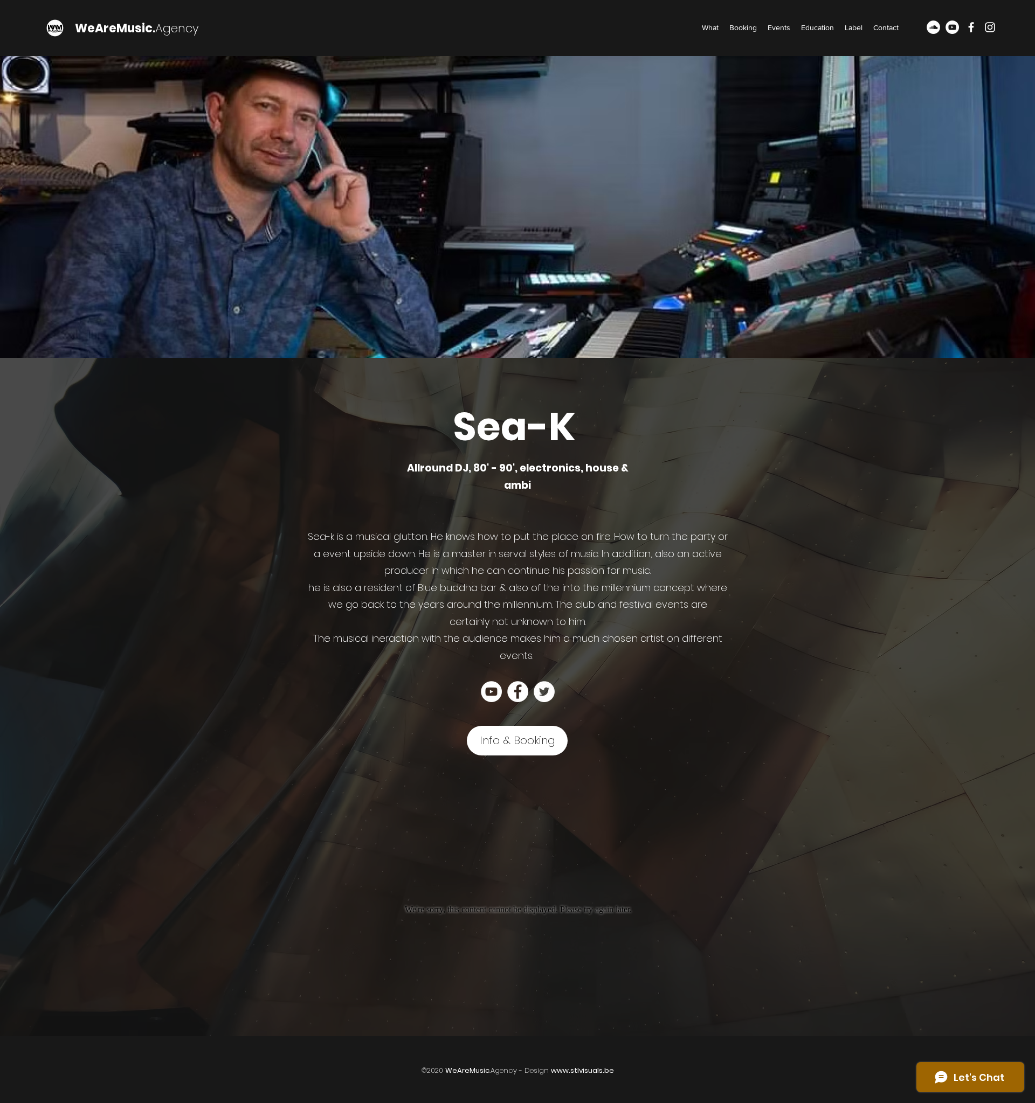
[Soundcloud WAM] (933, 27)
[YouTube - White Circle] (491, 691)
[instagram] (990, 27)
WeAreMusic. (115, 28)
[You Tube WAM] (952, 27)
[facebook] (971, 27)
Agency (177, 28)
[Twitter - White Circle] (544, 691)
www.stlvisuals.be (582, 1070)
